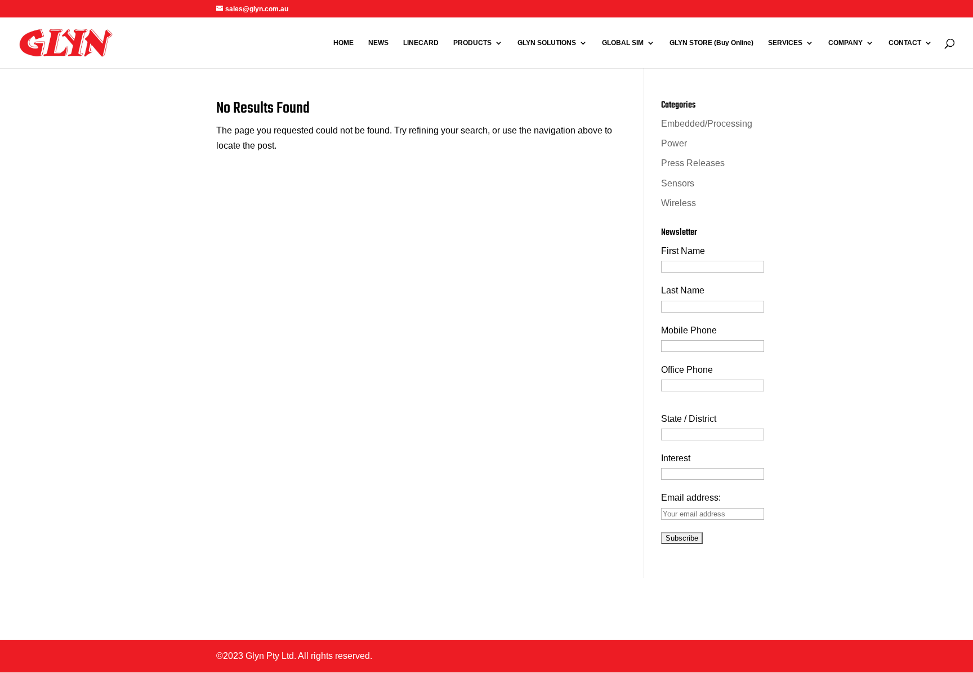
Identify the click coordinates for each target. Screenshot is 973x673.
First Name (683, 251)
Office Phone (687, 370)
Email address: (691, 497)
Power (674, 143)
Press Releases (693, 163)
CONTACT (905, 43)
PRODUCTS (472, 43)
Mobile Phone (689, 330)
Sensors (677, 183)
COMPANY (845, 43)
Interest (675, 458)
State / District (688, 419)
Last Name (682, 290)
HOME (343, 43)
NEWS (378, 43)
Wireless (678, 203)
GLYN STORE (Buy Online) (711, 43)
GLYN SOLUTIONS (546, 43)
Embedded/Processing (706, 123)
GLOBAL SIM (623, 43)
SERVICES (785, 43)
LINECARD (421, 43)
